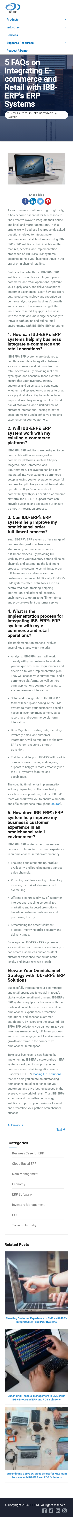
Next (59, 1129)
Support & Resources (20, 42)
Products (12, 19)
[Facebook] (25, 201)
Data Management (25, 1174)
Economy (18, 1184)
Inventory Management (28, 1205)
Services (12, 35)
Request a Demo (17, 50)
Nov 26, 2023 (19, 113)
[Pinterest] (48, 201)
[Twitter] (40, 201)
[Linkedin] (32, 201)
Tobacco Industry (24, 1225)
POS (15, 1215)
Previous (16, 1125)
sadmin (13, 117)
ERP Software (43, 113)
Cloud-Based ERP (24, 1163)
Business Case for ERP (28, 1153)
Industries (13, 27)
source (55, 804)
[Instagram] (64, 1511)
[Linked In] (58, 1511)
